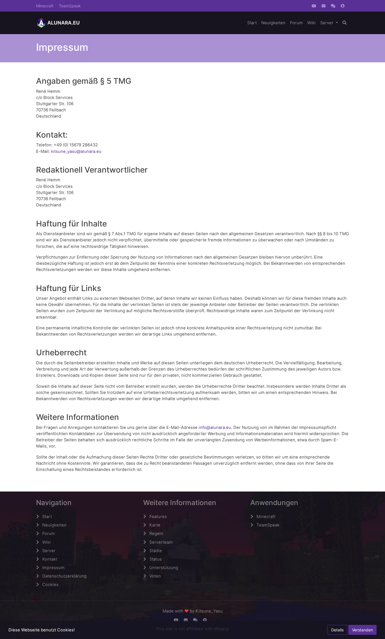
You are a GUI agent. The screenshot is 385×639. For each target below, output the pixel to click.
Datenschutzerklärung (64, 576)
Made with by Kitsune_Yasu (193, 611)
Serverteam (161, 542)
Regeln (156, 533)
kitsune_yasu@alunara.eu (76, 151)
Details (337, 629)
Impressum (53, 567)
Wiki (311, 22)
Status (155, 559)
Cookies (50, 584)
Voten (155, 576)
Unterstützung (163, 567)
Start (252, 22)
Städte (155, 550)
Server (327, 22)
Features (158, 516)
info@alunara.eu (215, 427)
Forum (296, 22)
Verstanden (362, 629)
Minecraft (45, 5)
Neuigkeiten (273, 22)
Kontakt (49, 559)
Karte (154, 525)
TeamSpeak (70, 5)
